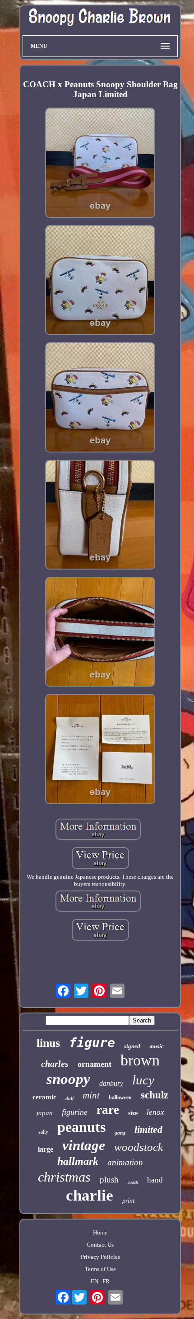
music (156, 1046)
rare (108, 1109)
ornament (94, 1064)
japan (45, 1112)
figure (92, 1042)
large (45, 1149)
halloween (120, 1097)
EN (94, 1281)
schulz (154, 1095)
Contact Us (100, 1244)
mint (91, 1095)
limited (148, 1129)
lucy (143, 1080)
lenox (155, 1112)
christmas (64, 1176)
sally (43, 1132)
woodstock (138, 1147)
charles (55, 1064)
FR (106, 1281)
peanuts (81, 1127)
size (133, 1113)
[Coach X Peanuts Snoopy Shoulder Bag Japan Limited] (100, 163)
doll (69, 1098)
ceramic (44, 1097)
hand (155, 1180)
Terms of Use (100, 1269)
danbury (111, 1083)
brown (140, 1060)
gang (120, 1132)
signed (132, 1046)
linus (48, 1043)
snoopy (68, 1079)
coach (133, 1182)
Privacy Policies (100, 1256)
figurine (75, 1111)
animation (125, 1162)
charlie (89, 1195)
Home (100, 1232)
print (128, 1200)
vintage (83, 1145)
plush (109, 1179)
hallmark (77, 1161)
